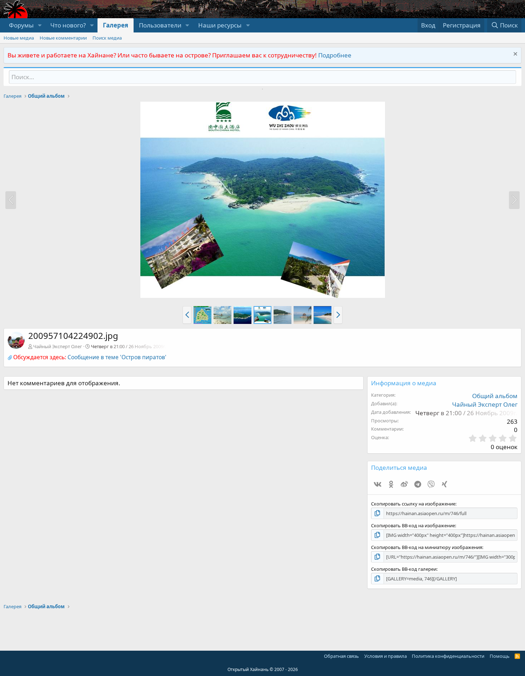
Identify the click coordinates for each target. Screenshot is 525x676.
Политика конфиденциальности (448, 656)
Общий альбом (495, 396)
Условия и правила (385, 656)
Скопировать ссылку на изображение (413, 503)
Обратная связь (341, 656)
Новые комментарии (63, 38)
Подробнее (334, 55)
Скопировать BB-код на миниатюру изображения (426, 547)
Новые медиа (19, 38)
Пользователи (160, 25)
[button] (39, 25)
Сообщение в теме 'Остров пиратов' (117, 357)
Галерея (115, 25)
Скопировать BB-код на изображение (413, 525)
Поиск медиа (107, 38)
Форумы (21, 25)
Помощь (500, 656)
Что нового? (68, 25)
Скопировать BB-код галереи (403, 569)
